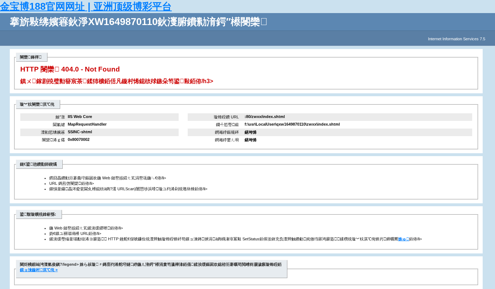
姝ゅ (403, 239)
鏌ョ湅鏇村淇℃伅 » (39, 270)
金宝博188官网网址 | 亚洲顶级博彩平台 (86, 6)
